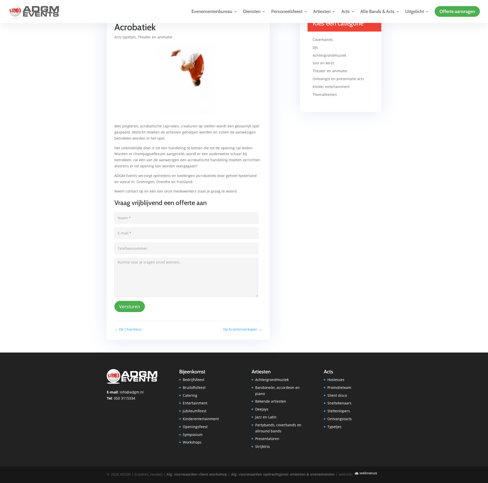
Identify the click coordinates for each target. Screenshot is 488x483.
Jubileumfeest (194, 410)
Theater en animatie (155, 37)
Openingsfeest (195, 426)
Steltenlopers (338, 410)
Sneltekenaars (339, 403)
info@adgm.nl (132, 392)
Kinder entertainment (331, 86)
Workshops (192, 442)
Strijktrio (262, 446)
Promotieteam (339, 387)
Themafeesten (325, 94)
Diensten (252, 11)
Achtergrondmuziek (329, 55)
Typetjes (334, 426)
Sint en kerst (323, 63)
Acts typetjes (125, 37)
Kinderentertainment (201, 418)
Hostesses (335, 379)
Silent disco (337, 395)
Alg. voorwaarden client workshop (196, 474)
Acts (345, 11)
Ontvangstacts (339, 418)
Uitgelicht (414, 11)
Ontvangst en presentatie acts (338, 78)
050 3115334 (124, 398)
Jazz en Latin (266, 417)
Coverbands (323, 39)
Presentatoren (267, 438)
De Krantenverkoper (242, 329)
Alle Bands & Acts (377, 11)
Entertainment (195, 403)
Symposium (193, 434)
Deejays (261, 409)
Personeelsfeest (286, 11)
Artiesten (322, 11)
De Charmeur (128, 329)
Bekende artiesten (270, 401)
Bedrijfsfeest (193, 379)
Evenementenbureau (211, 11)
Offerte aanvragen (457, 11)
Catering (190, 395)
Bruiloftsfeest (194, 387)
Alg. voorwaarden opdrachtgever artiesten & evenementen (282, 474)
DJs (315, 47)
